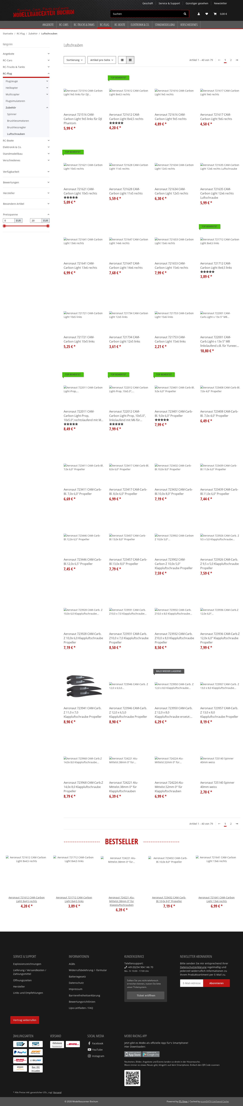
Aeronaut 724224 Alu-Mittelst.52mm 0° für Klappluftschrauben (169, 787)
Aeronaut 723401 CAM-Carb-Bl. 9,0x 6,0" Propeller (174, 413)
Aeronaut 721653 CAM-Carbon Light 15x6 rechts (171, 265)
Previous (12, 885)
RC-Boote (8, 140)
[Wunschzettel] (207, 14)
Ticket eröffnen (145, 995)
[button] (199, 14)
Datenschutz (76, 982)
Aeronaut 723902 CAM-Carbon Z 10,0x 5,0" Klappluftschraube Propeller (174, 564)
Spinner (12, 114)
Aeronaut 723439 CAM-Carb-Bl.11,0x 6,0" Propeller (219, 492)
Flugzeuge (12, 81)
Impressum (75, 989)
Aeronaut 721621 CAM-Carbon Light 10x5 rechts (80, 191)
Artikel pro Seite (100, 60)
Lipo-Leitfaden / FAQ (81, 1008)
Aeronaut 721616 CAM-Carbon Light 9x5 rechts (171, 117)
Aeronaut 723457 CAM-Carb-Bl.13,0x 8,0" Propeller (128, 562)
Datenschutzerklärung (193, 967)
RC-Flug (7, 73)
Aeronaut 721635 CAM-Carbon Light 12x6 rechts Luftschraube (217, 193)
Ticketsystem (139, 987)
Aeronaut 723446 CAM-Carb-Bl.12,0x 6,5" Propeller (83, 562)
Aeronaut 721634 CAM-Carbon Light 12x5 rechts (171, 191)
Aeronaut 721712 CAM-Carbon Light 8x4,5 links (216, 265)
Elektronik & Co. (12, 147)
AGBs (72, 964)
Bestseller (121, 842)
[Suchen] (185, 14)
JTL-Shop (183, 1101)
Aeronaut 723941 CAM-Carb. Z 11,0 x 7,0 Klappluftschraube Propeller (83, 712)
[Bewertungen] (116, 123)
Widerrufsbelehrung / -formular (88, 970)
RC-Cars (7, 60)
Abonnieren (216, 983)
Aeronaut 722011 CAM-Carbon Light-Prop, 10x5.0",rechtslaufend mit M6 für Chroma (83, 415)
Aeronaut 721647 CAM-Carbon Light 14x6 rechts (126, 265)
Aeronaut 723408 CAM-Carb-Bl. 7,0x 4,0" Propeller (219, 413)
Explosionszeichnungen (27, 964)
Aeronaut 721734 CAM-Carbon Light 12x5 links (124, 339)
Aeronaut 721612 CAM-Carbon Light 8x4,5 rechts (126, 117)
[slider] (4, 226)
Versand (57, 1092)
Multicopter (13, 94)
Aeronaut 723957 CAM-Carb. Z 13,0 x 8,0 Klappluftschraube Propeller (219, 712)
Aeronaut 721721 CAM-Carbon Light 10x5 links (79, 339)
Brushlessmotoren (18, 120)
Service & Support (169, 3)
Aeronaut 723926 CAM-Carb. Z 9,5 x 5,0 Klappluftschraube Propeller (219, 564)
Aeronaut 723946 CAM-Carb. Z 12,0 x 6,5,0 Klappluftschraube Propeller (128, 712)
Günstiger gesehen (197, 3)
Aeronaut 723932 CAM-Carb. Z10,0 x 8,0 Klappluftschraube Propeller (174, 638)
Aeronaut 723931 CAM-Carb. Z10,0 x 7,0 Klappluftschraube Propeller (129, 638)
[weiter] (237, 60)
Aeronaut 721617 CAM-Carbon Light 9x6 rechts (216, 117)
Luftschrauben (16, 134)
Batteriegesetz (77, 976)
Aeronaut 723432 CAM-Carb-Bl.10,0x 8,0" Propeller (174, 492)
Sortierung (73, 60)
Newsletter (220, 3)
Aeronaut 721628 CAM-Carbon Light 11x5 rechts (126, 191)
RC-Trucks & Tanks (14, 67)
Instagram (97, 1056)
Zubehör (11, 107)
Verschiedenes (11, 160)
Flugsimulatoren (15, 101)
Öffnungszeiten (22, 980)
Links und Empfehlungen (28, 992)
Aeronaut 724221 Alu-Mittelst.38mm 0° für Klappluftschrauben (123, 787)
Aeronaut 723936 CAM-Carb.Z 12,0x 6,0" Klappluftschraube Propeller (220, 638)
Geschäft (147, 3)
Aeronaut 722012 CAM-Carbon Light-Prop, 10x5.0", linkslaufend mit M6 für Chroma (127, 415)
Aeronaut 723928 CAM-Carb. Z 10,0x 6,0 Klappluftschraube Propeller (83, 638)
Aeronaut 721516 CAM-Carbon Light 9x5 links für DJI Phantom (83, 119)
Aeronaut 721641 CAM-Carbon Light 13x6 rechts (80, 265)
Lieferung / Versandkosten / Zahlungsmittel (29, 972)
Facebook (97, 1043)
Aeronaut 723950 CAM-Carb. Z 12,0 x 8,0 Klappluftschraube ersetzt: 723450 (173, 712)
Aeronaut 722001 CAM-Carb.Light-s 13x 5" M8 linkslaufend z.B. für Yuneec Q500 (218, 341)
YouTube (97, 1049)
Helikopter (12, 87)
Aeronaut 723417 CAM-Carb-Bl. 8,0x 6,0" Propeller (128, 492)
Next (231, 885)
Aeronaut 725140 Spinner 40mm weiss (217, 785)
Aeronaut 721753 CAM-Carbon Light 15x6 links (170, 339)
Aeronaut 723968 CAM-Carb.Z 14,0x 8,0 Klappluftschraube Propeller (83, 787)
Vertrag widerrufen (24, 1020)
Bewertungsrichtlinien (82, 1001)
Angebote (8, 53)
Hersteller (19, 986)
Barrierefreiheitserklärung (84, 995)
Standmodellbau (13, 153)
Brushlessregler (16, 127)
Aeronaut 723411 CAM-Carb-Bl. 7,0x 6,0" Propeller (83, 492)
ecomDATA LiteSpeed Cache (214, 1101)
